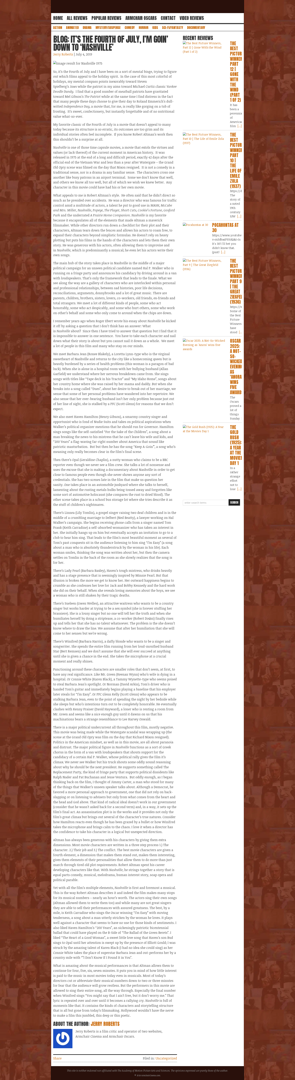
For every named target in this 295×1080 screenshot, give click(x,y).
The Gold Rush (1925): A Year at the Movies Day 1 (236, 445)
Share (57, 1058)
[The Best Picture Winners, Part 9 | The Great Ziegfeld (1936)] (204, 264)
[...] (239, 126)
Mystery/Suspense (108, 27)
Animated (72, 27)
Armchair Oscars (141, 18)
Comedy (130, 27)
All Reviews (77, 18)
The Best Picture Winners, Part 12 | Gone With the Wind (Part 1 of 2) (238, 71)
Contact (168, 18)
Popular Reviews (106, 18)
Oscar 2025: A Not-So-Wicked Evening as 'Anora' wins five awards (237, 367)
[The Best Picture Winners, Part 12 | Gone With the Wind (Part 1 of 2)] (204, 47)
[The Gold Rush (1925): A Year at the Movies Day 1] (204, 429)
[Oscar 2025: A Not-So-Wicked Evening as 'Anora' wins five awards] (204, 344)
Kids (155, 27)
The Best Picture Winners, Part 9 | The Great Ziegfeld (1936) (238, 281)
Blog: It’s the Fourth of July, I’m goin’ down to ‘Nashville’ (110, 43)
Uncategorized (166, 1058)
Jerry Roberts (63, 54)
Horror (143, 27)
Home (58, 18)
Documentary (196, 27)
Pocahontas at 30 (225, 227)
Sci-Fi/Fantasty (172, 27)
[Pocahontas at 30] (195, 225)
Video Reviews (192, 18)
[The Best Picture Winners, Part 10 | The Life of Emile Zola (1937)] (204, 138)
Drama (87, 27)
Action (57, 27)
